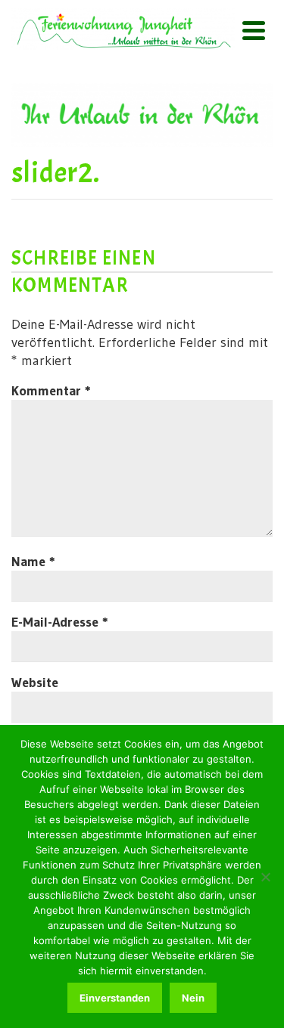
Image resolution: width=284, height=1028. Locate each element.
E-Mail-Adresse (59, 622)
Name (33, 561)
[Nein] (265, 876)
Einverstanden (115, 998)
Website (34, 682)
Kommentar (51, 390)
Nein (193, 998)
